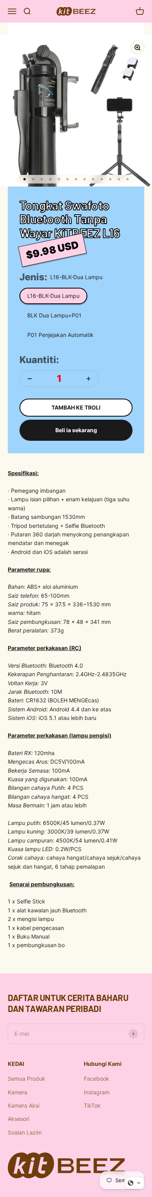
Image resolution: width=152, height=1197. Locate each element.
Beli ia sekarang (76, 430)
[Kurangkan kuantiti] (29, 379)
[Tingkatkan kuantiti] (88, 379)
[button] (134, 1183)
